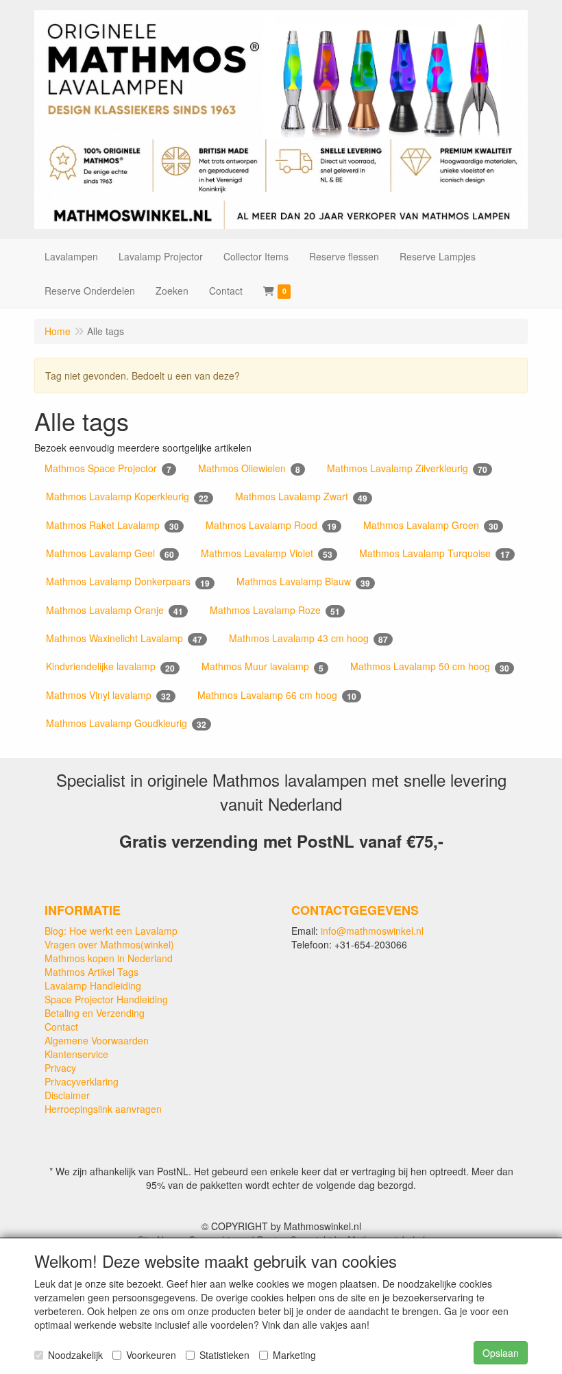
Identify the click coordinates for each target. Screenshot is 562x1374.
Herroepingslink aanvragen (103, 1109)
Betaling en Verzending (95, 1013)
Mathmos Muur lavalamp (262, 666)
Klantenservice (76, 1054)
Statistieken (224, 1355)
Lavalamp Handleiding (93, 985)
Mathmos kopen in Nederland (109, 958)
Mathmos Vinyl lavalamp (108, 695)
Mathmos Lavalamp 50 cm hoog (429, 666)
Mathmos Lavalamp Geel (110, 553)
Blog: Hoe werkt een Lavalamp (111, 930)
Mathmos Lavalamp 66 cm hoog (276, 695)
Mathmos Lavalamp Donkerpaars (128, 581)
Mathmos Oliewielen (249, 468)
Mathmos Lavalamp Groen (430, 525)
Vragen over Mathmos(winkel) (109, 944)
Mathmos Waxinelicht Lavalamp (124, 638)
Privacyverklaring (82, 1081)
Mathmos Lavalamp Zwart (301, 496)
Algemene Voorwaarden (97, 1040)
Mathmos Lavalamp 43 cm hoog (308, 638)
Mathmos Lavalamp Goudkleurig (126, 723)
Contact (61, 1026)
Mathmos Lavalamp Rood (271, 525)
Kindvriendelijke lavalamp (110, 666)
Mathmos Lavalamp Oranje (114, 610)
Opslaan (500, 1353)
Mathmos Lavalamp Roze (275, 610)
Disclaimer (67, 1095)
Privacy (60, 1068)
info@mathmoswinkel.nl (372, 930)
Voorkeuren (151, 1355)
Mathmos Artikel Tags (91, 972)
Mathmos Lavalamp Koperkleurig (127, 496)
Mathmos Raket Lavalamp (112, 525)
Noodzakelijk (75, 1355)
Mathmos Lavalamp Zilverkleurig (407, 468)
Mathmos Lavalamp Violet (266, 553)
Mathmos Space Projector (108, 468)
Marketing (294, 1355)
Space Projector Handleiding (106, 999)
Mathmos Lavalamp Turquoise (434, 553)
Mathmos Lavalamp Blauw (303, 581)
